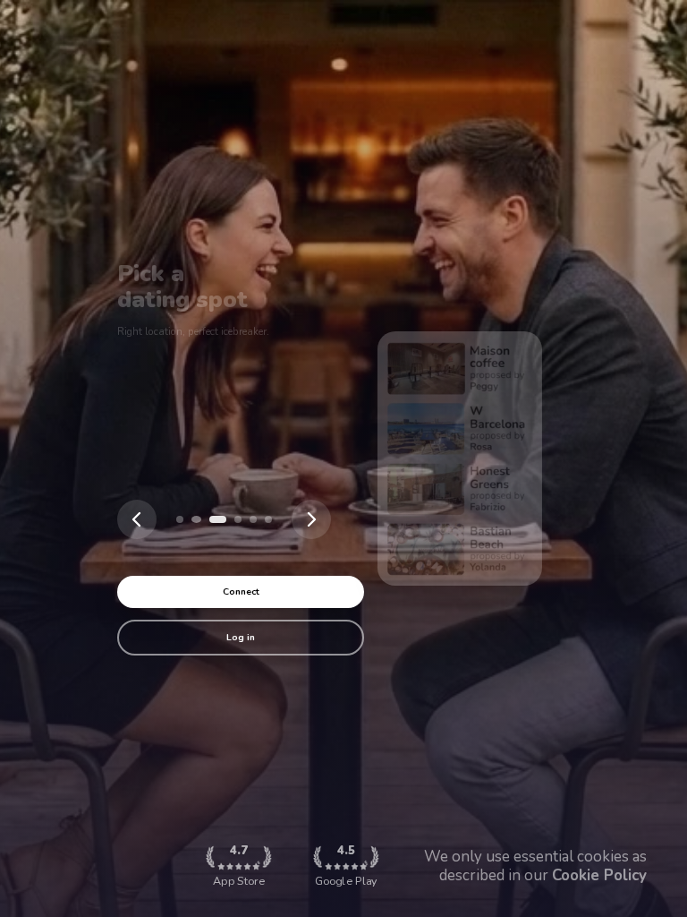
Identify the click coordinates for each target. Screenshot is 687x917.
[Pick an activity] (216, 519)
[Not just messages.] (268, 519)
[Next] (311, 519)
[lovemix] (179, 519)
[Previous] (137, 519)
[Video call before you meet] (253, 519)
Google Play (346, 865)
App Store (239, 865)
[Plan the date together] (238, 519)
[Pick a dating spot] (195, 519)
